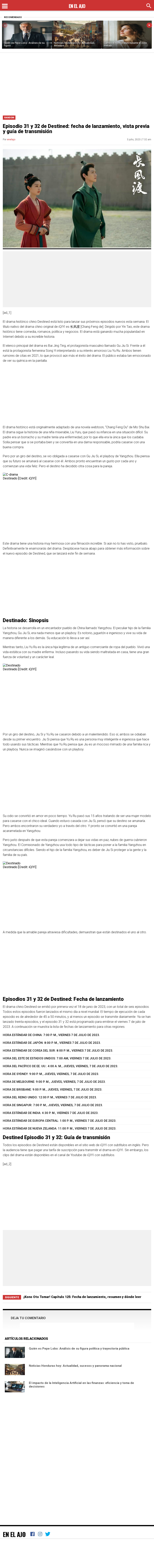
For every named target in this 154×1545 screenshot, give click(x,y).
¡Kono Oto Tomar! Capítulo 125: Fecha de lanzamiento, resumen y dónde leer (82, 1297)
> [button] (149, 25)
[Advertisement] (77, 83)
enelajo (11, 139)
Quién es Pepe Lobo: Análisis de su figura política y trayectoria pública (79, 1348)
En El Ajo (14, 1534)
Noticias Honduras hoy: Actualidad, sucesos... (74, 44)
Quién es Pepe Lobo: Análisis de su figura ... (24, 44)
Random (9, 117)
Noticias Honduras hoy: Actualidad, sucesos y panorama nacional (75, 1366)
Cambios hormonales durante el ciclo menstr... (125, 44)
